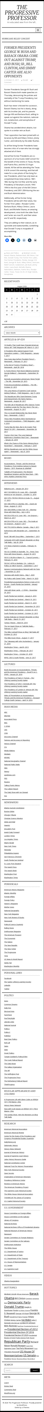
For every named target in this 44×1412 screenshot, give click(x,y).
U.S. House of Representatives (15, 1262)
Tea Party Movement (25, 1348)
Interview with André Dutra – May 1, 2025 (19, 575)
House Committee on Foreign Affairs (17, 1213)
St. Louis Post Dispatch (12, 864)
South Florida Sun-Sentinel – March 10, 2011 (20, 599)
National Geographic (11, 910)
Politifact (7, 1036)
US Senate (29, 1355)
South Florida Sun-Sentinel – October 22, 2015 (21, 613)
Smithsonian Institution (12, 1244)
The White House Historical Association (18, 1194)
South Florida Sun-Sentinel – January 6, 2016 (20, 596)
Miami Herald (9, 843)
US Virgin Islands (31, 272)
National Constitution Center (14, 1163)
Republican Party (17, 1341)
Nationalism (8, 269)
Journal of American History (14, 1152)
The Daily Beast (10, 1064)
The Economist (9, 938)
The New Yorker (10, 949)
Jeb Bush (28, 265)
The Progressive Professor (22, 12)
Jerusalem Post (9, 829)
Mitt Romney (10, 1325)
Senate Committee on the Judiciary (17, 1241)
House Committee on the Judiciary (16, 1217)
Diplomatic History (11, 1145)
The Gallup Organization (13, 1067)
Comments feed (10, 1390)
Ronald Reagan (18, 1345)
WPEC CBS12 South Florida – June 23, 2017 (20, 658)
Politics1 (7, 1032)
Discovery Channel (11, 737)
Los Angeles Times (11, 839)
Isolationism (19, 265)
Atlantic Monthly (10, 893)
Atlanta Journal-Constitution (14, 808)
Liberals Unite (9, 1022)
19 (22, 306)
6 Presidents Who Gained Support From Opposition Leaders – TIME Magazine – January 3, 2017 (21, 353)
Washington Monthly (11, 966)
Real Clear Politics (10, 1039)
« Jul (5, 321)
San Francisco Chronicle (13, 857)
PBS (5, 778)
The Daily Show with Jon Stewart (16, 792)
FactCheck (8, 1015)
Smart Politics (9, 1053)
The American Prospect (12, 935)
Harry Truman (23, 1317)
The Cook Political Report (13, 1060)
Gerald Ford (14, 1317)
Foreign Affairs (9, 897)
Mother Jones (9, 907)
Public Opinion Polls (22, 1338)
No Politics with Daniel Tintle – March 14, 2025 (21, 578)
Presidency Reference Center (14, 1180)
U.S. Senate (8, 1265)
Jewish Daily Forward (11, 832)
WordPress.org (9, 1393)
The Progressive (10, 952)
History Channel (10, 744)
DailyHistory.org (10, 1142)
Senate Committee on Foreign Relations (19, 1238)
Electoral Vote (9, 1011)
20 (27, 306)
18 (17, 306)
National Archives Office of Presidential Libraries (21, 1227)
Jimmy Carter (16, 1320)
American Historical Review (14, 1133)
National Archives (10, 1224)
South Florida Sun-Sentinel (13, 860)
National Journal (10, 1025)
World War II (31, 1359)
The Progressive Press (12, 1077)
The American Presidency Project (16, 1187)
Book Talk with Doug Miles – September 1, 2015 (22, 536)
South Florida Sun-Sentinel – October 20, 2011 (21, 610)
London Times (9, 836)
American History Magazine (14, 890)
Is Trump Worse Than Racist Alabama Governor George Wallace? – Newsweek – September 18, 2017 (21, 373)
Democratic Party (19, 1302)
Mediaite (7, 754)
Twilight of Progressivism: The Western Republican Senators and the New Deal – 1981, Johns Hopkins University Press (21, 474)
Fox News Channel (24, 1310)
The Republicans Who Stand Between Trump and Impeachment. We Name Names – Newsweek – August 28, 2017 (20, 398)
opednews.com (9, 775)
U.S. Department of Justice (13, 1251)
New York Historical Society (14, 1170)
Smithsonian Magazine (12, 931)
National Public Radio (12, 764)
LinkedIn (7, 985)
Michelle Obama (25, 267)
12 (22, 302)
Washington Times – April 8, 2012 (16, 647)
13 (27, 302)
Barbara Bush (21, 255)
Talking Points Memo (12, 785)
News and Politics (12, 253)
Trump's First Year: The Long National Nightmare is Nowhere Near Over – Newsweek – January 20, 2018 (21, 437)
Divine (17, 1407)
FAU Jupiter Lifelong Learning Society (17, 982)
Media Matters (9, 751)
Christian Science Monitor (13, 818)
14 (32, 302)
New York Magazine (11, 914)
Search (35, 1370)
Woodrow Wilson (22, 1359)
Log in (6, 1383)
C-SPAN (7, 726)
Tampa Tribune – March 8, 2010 (16, 623)
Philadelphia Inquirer (11, 853)
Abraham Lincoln (29, 253)
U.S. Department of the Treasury (16, 1258)
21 (32, 306)
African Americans (23, 1294)
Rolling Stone (9, 928)
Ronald (25, 80)
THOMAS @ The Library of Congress (17, 1198)
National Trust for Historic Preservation (18, 1166)
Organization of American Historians (17, 1177)
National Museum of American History (18, 1231)
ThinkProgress (9, 1084)
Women (14, 1359)
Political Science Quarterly (13, 924)
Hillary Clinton (26, 262)
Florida (24, 260)
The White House (10, 1248)
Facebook (7, 978)
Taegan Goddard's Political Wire (15, 1057)
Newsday (7, 850)
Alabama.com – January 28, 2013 (16, 489)
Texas (12, 272)
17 (12, 306)
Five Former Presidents (12, 260)
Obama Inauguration (11, 1281)
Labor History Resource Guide (15, 1159)
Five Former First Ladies (28, 258)
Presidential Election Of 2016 (19, 1332)
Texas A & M (19, 272)
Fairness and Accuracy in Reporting (17, 740)
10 (12, 302)
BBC (5, 723)
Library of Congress (11, 1220)
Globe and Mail (9, 822)
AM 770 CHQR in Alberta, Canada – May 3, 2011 (21, 527)
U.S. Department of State (13, 1255)
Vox (5, 796)
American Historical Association (15, 1129)
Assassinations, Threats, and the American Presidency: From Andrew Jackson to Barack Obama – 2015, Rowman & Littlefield (20, 466)
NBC (6, 768)
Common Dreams (10, 1004)
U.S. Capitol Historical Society (14, 1201)
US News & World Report (13, 959)
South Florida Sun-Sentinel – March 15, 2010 (20, 603)
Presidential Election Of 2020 (16, 1335)
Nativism (17, 269)
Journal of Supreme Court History (16, 1156)
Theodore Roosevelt (11, 1352)
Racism (32, 1338)
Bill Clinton (31, 255)
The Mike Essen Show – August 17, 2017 (19, 638)
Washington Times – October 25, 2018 (18, 654)
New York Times (10, 846)
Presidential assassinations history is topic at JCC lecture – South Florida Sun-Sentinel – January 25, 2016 (22, 584)
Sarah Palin (29, 1346)
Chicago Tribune (10, 815)
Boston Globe (9, 811)
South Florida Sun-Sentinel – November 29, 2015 (22, 606)
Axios (6, 1001)
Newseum (8, 1234)
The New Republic (10, 945)
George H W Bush (22, 1313)
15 (37, 302)
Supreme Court (10, 1348)
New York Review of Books (14, 917)
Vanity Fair (8, 963)
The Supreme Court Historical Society (17, 1191)
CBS (5, 730)
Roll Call (7, 1043)
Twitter (6, 989)
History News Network (12, 1105)
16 (7, 306)
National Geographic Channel (14, 761)
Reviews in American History (14, 1184)
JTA (5, 747)
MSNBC (7, 757)
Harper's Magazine (11, 904)
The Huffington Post (11, 1074)
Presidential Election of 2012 (22, 1329)
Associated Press (10, 719)
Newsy (6, 771)
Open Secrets (9, 1173)
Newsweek (8, 921)
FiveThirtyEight (9, 1018)
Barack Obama (9, 255)
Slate (6, 1050)
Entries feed (8, 1386)
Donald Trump (13, 258)
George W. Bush (15, 262)
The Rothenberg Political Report (16, 1081)
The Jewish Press (10, 867)
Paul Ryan (20, 1326)
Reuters (7, 782)
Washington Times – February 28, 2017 (18, 651)
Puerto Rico (25, 269)
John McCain (15, 1323)
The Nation (8, 942)
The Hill (7, 1070)
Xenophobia (8, 274)
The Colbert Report (11, 789)
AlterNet (7, 716)
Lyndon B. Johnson (27, 1323)
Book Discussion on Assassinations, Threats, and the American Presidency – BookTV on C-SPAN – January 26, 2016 (20, 672)
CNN (6, 733)
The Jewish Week (10, 871)
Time (6, 956)
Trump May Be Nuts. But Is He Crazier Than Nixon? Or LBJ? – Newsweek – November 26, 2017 (20, 429)
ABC (5, 712)
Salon (6, 1046)
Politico (7, 1029)
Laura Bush (14, 267)
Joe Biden (26, 1319)
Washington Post (10, 874)
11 (17, 302)
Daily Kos (7, 1008)
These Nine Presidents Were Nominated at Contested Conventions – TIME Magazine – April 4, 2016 (21, 421)
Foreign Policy (9, 900)
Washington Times (11, 877)
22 (37, 306)
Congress (29, 1299)
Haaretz (7, 825)
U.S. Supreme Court (11, 1269)
